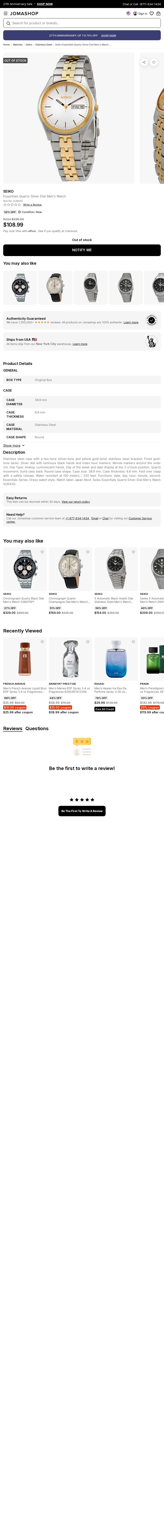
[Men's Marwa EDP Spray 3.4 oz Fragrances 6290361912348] (88, 642)
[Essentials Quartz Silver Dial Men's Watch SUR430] (154, 62)
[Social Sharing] (144, 62)
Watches (18, 44)
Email (94, 518)
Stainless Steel (43, 44)
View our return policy (76, 501)
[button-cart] (158, 13)
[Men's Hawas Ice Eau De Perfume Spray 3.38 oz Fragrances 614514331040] (133, 642)
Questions (37, 728)
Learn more (131, 322)
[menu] (5, 13)
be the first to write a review (82, 811)
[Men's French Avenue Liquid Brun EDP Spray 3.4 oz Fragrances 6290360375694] (42, 642)
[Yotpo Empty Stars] (12, 205)
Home (6, 44)
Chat (105, 518)
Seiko (29, 44)
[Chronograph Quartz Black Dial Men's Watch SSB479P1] (42, 552)
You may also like (19, 263)
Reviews (12, 728)
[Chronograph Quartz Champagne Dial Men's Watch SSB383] (88, 552)
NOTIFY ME (82, 250)
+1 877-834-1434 (77, 518)
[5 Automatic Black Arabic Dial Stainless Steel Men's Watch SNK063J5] (133, 552)
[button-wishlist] (151, 13)
